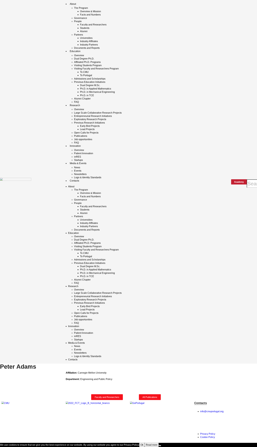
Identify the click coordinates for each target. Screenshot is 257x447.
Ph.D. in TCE (87, 95)
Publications (80, 136)
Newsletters (80, 174)
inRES (77, 156)
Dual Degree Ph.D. (84, 58)
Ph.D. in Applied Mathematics (95, 88)
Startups (78, 160)
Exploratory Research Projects (90, 119)
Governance (80, 18)
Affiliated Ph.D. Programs (87, 62)
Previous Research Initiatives (89, 122)
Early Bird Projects (90, 126)
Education (75, 51)
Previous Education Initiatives (89, 82)
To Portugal (86, 75)
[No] (160, 445)
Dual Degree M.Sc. (90, 85)
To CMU (84, 72)
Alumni (83, 31)
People (78, 21)
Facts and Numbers (90, 14)
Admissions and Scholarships (89, 78)
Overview (79, 55)
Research (75, 105)
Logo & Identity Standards (87, 177)
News (77, 167)
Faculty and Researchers (93, 24)
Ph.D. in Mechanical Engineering (97, 92)
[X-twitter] (214, 422)
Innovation (75, 146)
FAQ (76, 102)
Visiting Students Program (88, 65)
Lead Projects (87, 129)
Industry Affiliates (89, 41)
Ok (141, 445)
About (73, 4)
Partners (78, 34)
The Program (81, 8)
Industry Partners (89, 44)
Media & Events (78, 163)
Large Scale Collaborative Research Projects (98, 112)
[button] (252, 177)
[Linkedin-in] (222, 422)
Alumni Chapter (82, 98)
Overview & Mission (90, 11)
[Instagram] (206, 422)
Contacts (74, 180)
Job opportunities (83, 139)
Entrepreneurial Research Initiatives (93, 116)
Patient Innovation (83, 153)
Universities (86, 38)
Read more (152, 445)
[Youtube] (230, 422)
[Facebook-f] (198, 422)
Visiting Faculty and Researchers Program (96, 68)
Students (84, 28)
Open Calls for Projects (86, 132)
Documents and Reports (87, 48)
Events (77, 170)
